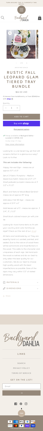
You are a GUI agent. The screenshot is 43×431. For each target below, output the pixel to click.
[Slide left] (16, 63)
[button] (2, 17)
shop (34, 231)
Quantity (6, 103)
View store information (14, 144)
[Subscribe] (21, 393)
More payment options (21, 129)
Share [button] (8, 296)
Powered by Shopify (28, 428)
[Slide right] (26, 63)
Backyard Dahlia (18, 428)
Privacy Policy (21, 368)
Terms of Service (21, 373)
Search (21, 363)
